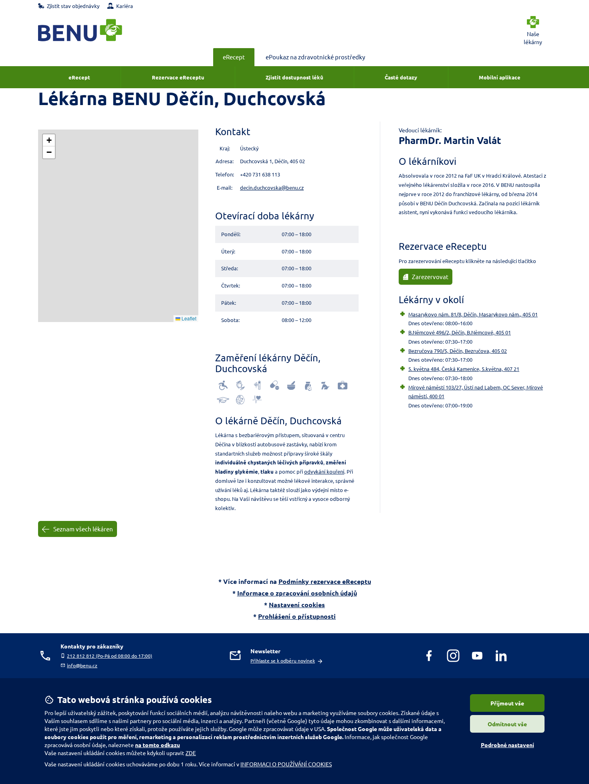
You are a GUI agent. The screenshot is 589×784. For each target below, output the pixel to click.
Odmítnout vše (507, 723)
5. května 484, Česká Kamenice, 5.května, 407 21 (463, 368)
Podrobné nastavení (507, 744)
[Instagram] (453, 655)
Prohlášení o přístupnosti (297, 616)
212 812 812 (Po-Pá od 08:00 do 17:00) (109, 655)
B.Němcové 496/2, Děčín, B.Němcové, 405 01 (459, 332)
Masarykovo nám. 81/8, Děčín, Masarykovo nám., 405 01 (473, 314)
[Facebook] (429, 655)
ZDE (191, 752)
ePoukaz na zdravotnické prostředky (315, 57)
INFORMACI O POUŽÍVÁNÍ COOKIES (286, 764)
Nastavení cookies (297, 604)
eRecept (234, 57)
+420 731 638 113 (260, 174)
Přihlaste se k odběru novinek (282, 660)
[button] (49, 140)
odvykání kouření (324, 471)
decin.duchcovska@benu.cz (272, 187)
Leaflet (188, 318)
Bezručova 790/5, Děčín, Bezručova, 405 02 (457, 350)
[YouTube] (477, 655)
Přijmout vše (507, 703)
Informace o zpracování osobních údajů (297, 593)
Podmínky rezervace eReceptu (324, 581)
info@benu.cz (82, 665)
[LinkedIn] (501, 655)
